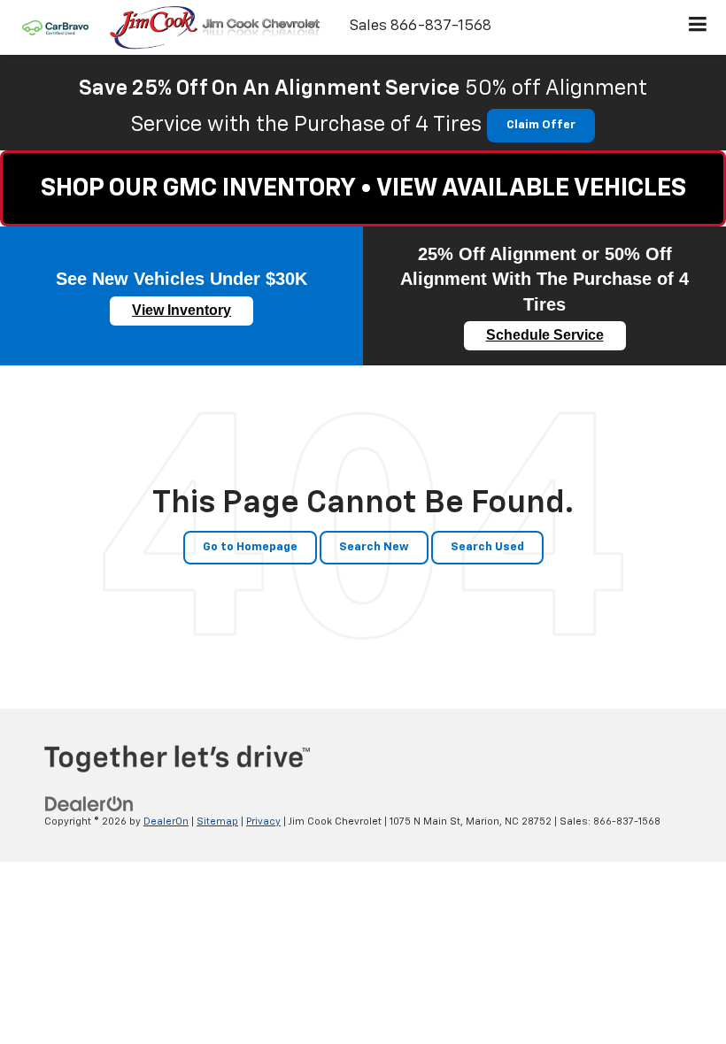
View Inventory (181, 310)
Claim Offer (540, 125)
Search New (374, 547)
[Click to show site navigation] (698, 27)
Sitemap (217, 821)
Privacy (263, 821)
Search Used (487, 547)
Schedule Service (545, 334)
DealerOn (166, 821)
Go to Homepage (250, 547)
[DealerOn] (89, 804)
